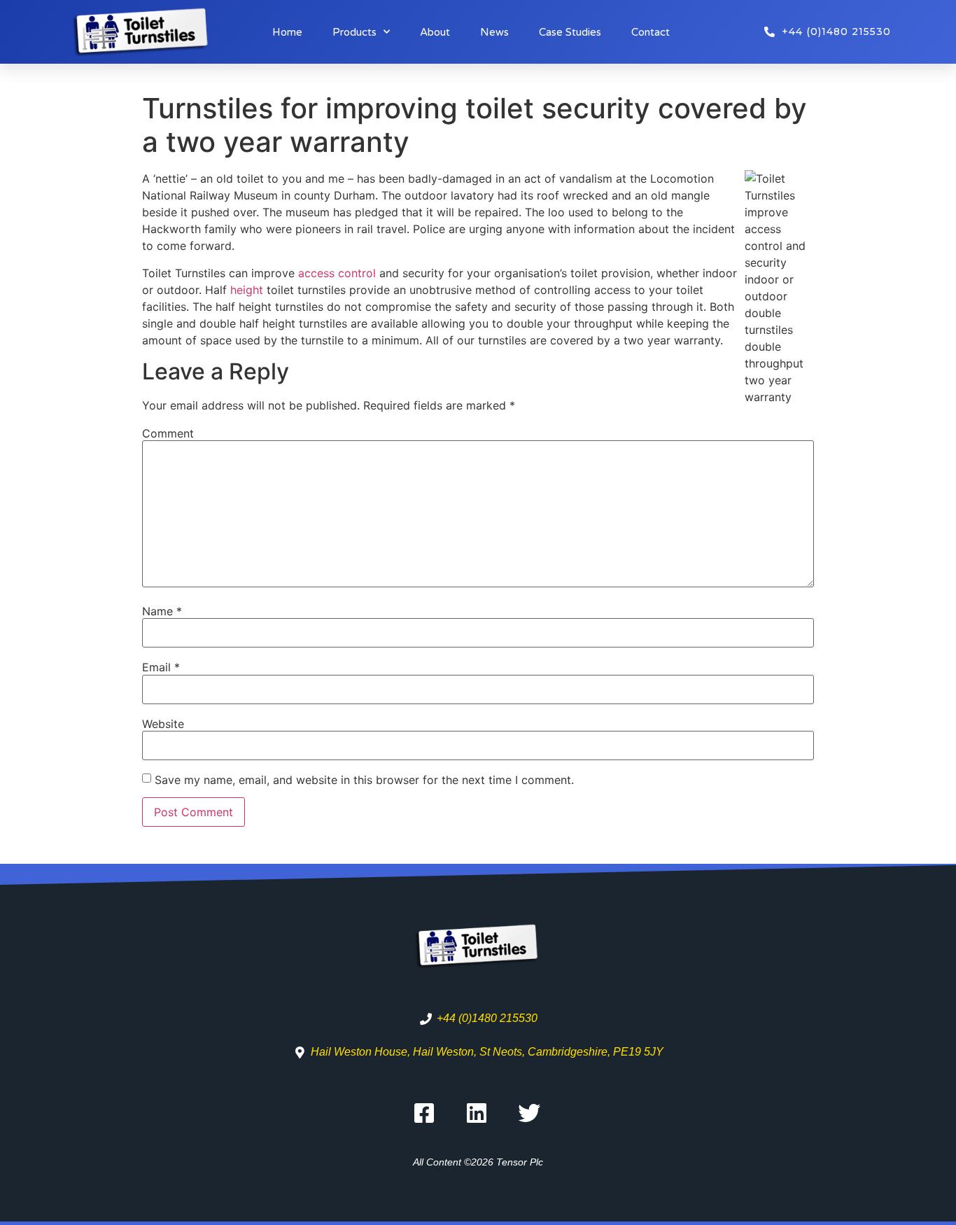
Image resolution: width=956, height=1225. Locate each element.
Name (162, 611)
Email (161, 667)
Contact (650, 32)
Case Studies (570, 32)
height (248, 290)
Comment (168, 433)
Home (287, 32)
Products (354, 32)
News (494, 32)
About (435, 32)
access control (337, 273)
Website (163, 723)
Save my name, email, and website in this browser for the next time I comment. (364, 779)
